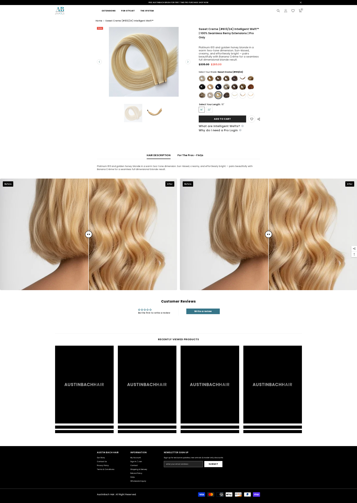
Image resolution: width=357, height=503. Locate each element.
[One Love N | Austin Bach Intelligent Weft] (250, 95)
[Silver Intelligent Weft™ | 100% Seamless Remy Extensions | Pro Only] (210, 95)
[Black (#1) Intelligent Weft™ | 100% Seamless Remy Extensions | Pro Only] (218, 86)
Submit (213, 464)
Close (301, 2)
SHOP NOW (203, 2)
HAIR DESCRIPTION (159, 155)
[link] (84, 427)
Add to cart (222, 119)
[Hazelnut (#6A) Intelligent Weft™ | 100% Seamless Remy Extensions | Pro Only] (234, 78)
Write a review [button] (203, 311)
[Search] (278, 11)
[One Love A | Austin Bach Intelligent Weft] (234, 95)
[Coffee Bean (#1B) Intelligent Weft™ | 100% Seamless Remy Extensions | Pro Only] (202, 86)
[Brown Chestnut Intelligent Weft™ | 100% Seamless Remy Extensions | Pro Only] (226, 95)
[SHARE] (257, 119)
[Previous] (99, 61)
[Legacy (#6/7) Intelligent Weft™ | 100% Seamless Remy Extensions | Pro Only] (226, 86)
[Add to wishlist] (251, 118)
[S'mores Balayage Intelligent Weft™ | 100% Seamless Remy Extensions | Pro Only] (242, 86)
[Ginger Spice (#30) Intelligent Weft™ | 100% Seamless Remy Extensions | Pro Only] (250, 86)
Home (99, 20)
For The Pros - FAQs (190, 155)
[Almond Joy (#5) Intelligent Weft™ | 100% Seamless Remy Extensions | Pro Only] (218, 78)
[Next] (187, 61)
